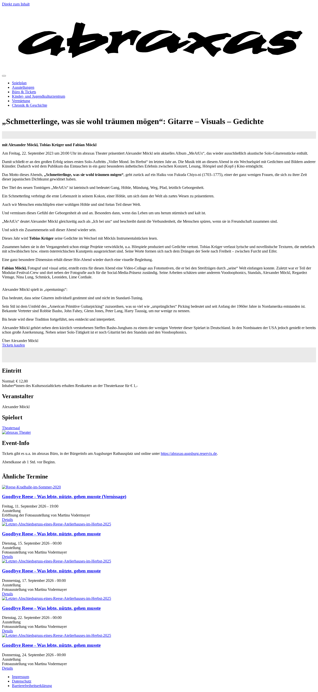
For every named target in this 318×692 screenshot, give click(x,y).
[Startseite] (159, 70)
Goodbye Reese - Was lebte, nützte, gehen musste (51, 533)
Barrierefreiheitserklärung (32, 686)
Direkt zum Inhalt (16, 4)
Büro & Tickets (24, 92)
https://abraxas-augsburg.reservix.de (189, 453)
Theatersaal (11, 428)
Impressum (20, 677)
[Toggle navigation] (4, 76)
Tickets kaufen (13, 345)
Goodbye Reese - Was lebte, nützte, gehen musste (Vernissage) (64, 496)
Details (7, 520)
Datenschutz (21, 681)
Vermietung (21, 101)
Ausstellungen (23, 87)
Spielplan (19, 83)
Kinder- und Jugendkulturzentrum (38, 96)
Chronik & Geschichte (29, 105)
